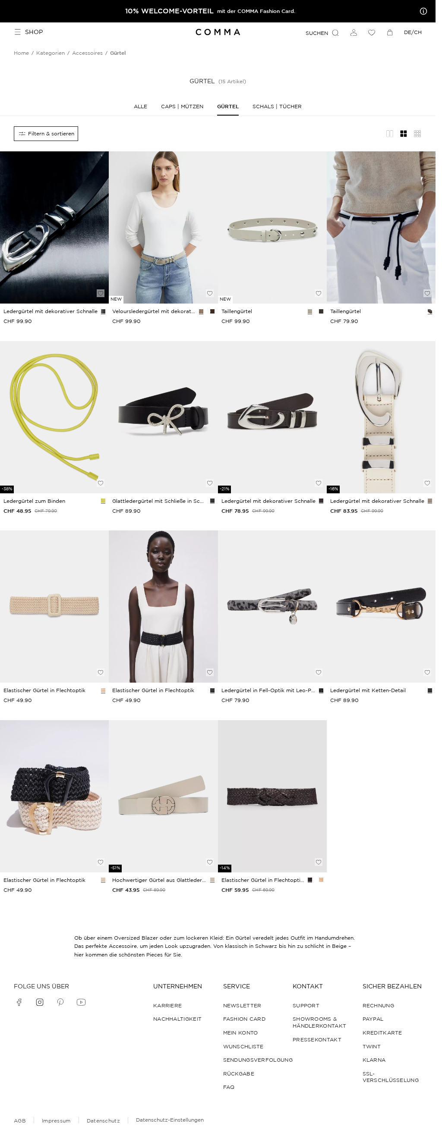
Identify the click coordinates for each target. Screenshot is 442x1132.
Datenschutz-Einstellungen (170, 1120)
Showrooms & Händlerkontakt (319, 1022)
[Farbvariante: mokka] (310, 880)
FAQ (229, 1087)
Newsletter (242, 1005)
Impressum (56, 1120)
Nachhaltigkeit (177, 1019)
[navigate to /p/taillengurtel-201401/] (272, 227)
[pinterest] (60, 1002)
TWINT (372, 1046)
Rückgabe (238, 1073)
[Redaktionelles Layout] (389, 133)
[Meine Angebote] (422, 11)
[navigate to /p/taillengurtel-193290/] (381, 417)
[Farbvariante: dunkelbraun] (212, 311)
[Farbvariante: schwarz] (103, 311)
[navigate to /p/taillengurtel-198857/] (163, 227)
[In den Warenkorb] (100, 278)
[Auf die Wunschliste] (100, 293)
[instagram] (40, 1002)
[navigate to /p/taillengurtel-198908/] (54, 227)
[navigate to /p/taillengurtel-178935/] (54, 606)
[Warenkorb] (390, 32)
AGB (20, 1120)
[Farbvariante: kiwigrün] (103, 501)
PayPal (373, 1019)
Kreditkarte (382, 1032)
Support (306, 1005)
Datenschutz (103, 1120)
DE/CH (413, 32)
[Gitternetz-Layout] (403, 133)
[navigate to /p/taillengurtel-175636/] (54, 417)
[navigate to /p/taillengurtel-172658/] (163, 796)
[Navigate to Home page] (218, 32)
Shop (34, 31)
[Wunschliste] (372, 32)
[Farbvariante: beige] (201, 311)
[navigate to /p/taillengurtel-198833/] (381, 227)
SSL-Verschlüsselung (391, 1077)
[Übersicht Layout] (417, 133)
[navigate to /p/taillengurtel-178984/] (272, 796)
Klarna (374, 1060)
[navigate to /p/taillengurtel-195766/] (54, 796)
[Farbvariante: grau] (321, 690)
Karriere (167, 1005)
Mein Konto (240, 1032)
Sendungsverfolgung (258, 1060)
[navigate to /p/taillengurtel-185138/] (381, 606)
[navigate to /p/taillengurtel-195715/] (163, 606)
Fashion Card (244, 1019)
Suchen (317, 33)
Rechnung (378, 1005)
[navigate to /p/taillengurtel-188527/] (163, 417)
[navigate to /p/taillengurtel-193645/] (272, 417)
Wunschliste (243, 1046)
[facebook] (19, 1002)
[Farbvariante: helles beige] (430, 501)
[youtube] (81, 1002)
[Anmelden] (353, 32)
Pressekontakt (317, 1039)
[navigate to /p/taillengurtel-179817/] (272, 606)
